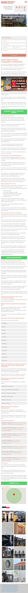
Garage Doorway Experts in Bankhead (10, 586)
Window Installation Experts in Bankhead (10, 590)
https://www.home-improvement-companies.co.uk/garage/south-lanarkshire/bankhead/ (14, 459)
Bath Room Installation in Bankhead (9, 591)
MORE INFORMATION (14, 257)
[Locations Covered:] (1, 1)
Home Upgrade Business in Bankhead (9, 585)
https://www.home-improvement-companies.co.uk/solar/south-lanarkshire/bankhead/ (11, 442)
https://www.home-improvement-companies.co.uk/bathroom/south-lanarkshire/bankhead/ (12, 453)
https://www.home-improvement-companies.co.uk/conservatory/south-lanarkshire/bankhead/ (13, 429)
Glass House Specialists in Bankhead (9, 589)
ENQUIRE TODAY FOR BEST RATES (14, 111)
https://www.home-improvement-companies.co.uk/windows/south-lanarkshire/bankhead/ (14, 435)
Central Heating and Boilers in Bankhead (10, 587)
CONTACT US (14, 483)
